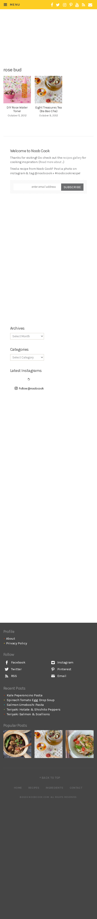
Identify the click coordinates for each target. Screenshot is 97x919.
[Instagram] (64, 5)
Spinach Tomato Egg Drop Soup (31, 700)
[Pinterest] (71, 5)
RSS (13, 676)
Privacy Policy (16, 643)
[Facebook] (52, 5)
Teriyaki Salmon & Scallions (28, 714)
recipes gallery (71, 158)
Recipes (33, 787)
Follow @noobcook (31, 388)
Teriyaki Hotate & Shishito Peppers (33, 709)
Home (18, 787)
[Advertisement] (51, 48)
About (10, 638)
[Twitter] (58, 5)
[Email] (90, 5)
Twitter (16, 669)
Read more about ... (51, 162)
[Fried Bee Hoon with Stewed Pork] (80, 744)
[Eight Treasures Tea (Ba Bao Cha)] (48, 744)
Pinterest (63, 669)
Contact (76, 787)
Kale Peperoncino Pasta (24, 695)
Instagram (64, 662)
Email (61, 676)
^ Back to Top (49, 777)
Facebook (17, 662)
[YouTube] (77, 5)
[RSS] (83, 5)
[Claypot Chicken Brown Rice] (17, 744)
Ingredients (54, 787)
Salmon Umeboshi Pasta (25, 705)
